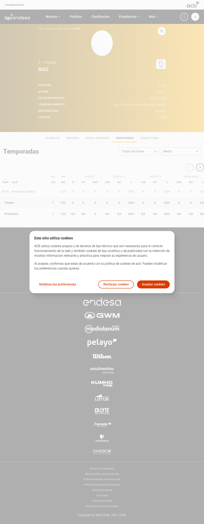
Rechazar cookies (116, 284)
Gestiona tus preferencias (57, 284)
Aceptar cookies (153, 284)
